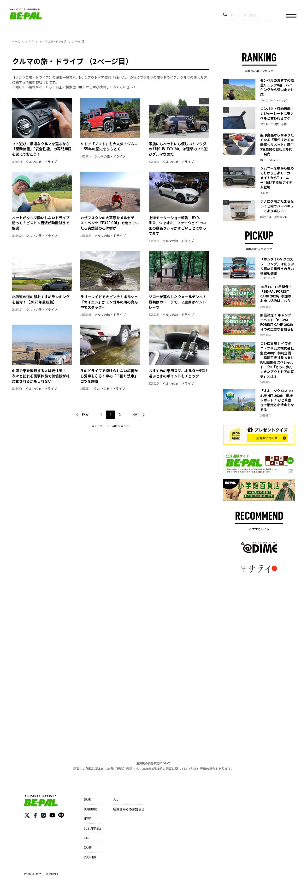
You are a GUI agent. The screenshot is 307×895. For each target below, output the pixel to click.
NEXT (135, 415)
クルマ (30, 41)
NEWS (87, 819)
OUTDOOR (90, 809)
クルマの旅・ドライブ (53, 41)
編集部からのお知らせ (128, 809)
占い (116, 799)
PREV (85, 415)
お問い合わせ (32, 874)
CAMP (88, 848)
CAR (86, 838)
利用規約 (52, 874)
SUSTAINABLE (92, 828)
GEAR (87, 800)
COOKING (90, 857)
